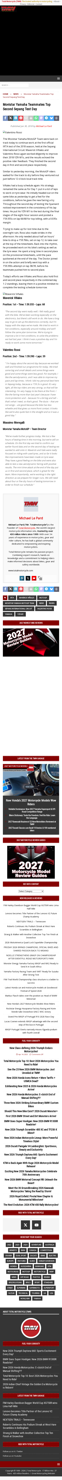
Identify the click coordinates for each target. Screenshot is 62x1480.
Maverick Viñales (26, 597)
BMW (23, 1250)
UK (45, 1293)
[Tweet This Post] (10, 118)
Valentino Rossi (44, 608)
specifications (15, 1282)
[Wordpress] (22, 578)
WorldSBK (25, 1298)
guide (32, 1261)
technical (23, 1293)
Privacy (23, 4)
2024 (25, 1245)
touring (36, 1293)
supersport (49, 1288)
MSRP (51, 1271)
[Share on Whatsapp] (36, 118)
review (47, 1277)
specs (28, 1282)
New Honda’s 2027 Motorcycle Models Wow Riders (31, 1003)
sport (37, 1282)
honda (13, 1266)
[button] (58, 78)
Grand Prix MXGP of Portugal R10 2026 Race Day (31, 1016)
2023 (17, 1245)
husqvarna (26, 1266)
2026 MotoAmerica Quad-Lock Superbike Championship (31, 942)
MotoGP (43, 597)
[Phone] (40, 578)
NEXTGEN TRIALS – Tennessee (31, 921)
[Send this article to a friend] (25, 118)
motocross (13, 1271)
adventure (36, 1245)
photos (36, 1277)
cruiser (8, 1255)
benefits (13, 1250)
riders (52, 603)
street (10, 1288)
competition (46, 1250)
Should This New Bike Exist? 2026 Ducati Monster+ (31, 1111)
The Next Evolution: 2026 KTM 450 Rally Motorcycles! (31, 1204)
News (41, 603)
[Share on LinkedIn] (15, 118)
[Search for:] (14, 85)
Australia (49, 1245)
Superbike (21, 1288)
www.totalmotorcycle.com (20, 570)
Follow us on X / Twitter (13, 1451)
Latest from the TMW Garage (31, 758)
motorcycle (39, 1271)
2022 (9, 1245)
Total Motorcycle (26, 527)
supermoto (34, 1288)
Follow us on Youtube (12, 1456)
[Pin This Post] (20, 118)
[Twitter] (28, 578)
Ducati (33, 1255)
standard (48, 1282)
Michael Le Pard (44, 126)
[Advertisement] (31, 44)
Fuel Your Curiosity (31, 1041)
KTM (49, 1266)
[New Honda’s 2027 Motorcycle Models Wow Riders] (31, 793)
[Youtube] (34, 578)
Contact (39, 4)
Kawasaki (39, 1266)
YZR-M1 (20, 614)
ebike (43, 1255)
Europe (10, 1261)
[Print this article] (30, 118)
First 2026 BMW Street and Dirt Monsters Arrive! (31, 1116)
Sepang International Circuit (18, 608)
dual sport (21, 1255)
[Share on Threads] (56, 118)
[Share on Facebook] (5, 118)
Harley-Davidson (46, 1261)
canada (32, 1250)
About (56, 1)
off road (24, 1277)
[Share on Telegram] (46, 118)
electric (52, 1255)
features (22, 1261)
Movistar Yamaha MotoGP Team (19, 603)
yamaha (8, 614)
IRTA (12, 597)
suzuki (11, 1293)
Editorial (30, 4)
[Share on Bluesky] (51, 118)
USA (51, 1293)
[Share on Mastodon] (41, 118)
